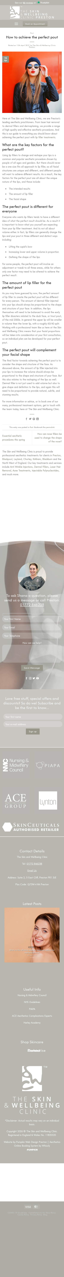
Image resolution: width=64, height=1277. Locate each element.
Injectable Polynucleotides (45, 470)
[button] (16, 24)
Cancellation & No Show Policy (42, 1212)
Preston (57, 455)
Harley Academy (32, 1022)
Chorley (27, 459)
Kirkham (37, 459)
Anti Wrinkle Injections (21, 466)
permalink (50, 427)
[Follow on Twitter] (34, 678)
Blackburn (47, 459)
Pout (32, 33)
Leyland (18, 459)
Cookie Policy (23, 1214)
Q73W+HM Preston (38, 884)
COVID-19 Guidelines (17, 1212)
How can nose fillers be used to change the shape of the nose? (48, 437)
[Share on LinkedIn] (37, 419)
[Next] (35, 970)
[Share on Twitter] (30, 419)
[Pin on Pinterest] (34, 419)
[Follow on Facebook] (26, 678)
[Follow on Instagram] (30, 678)
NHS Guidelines (32, 1002)
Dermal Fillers (41, 466)
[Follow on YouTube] (37, 678)
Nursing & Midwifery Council (32, 995)
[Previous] (27, 970)
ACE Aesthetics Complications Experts (32, 1015)
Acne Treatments (21, 470)
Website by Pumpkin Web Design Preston (25, 1141)
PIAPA (32, 1008)
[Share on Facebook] (26, 419)
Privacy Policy (36, 1214)
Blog (45, 1214)
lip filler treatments (45, 137)
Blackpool (7, 459)
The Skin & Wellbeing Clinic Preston (42, 46)
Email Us (32, 870)
